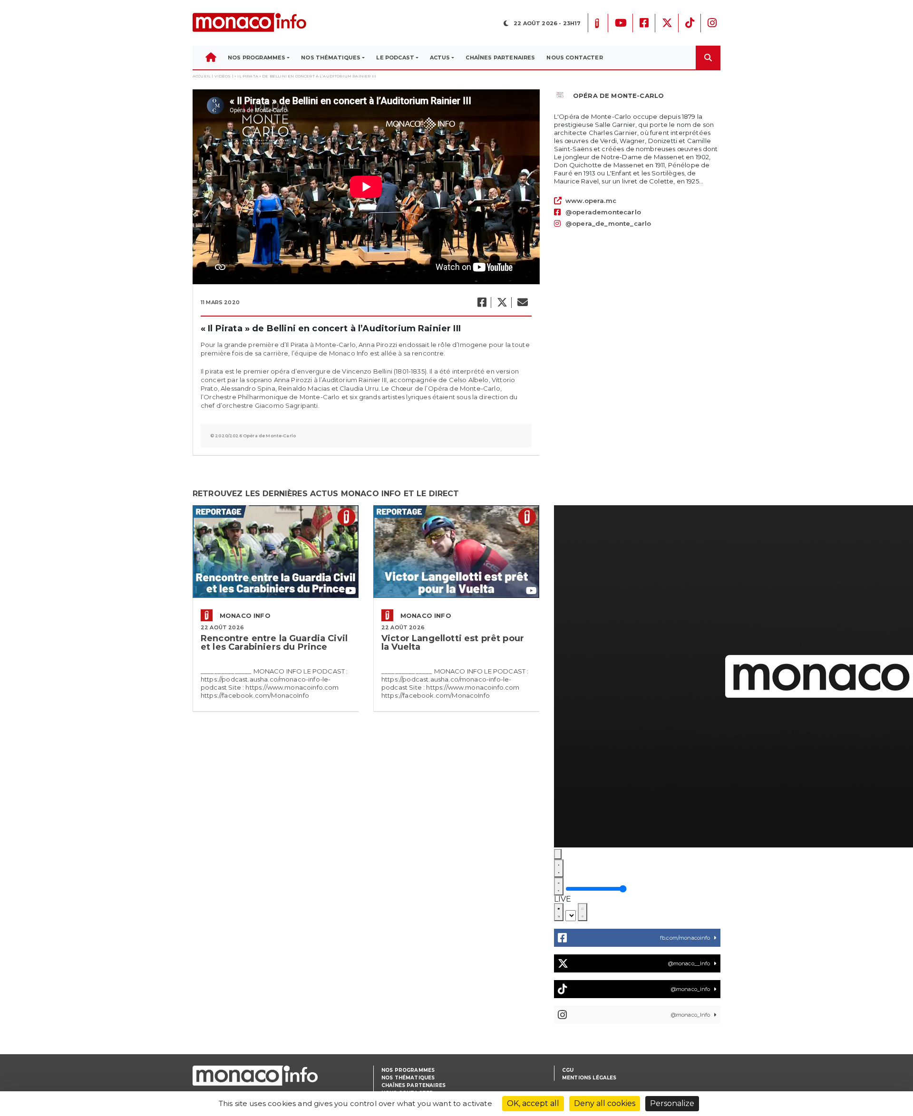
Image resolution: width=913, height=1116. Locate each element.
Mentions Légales (589, 1078)
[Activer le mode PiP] (558, 912)
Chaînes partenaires (413, 1085)
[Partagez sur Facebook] (481, 302)
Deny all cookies (604, 1103)
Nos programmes (408, 1070)
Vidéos (222, 76)
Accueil (202, 76)
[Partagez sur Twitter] (501, 302)
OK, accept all (533, 1103)
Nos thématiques (408, 1078)
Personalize (672, 1103)
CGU (567, 1070)
